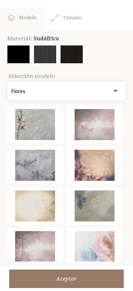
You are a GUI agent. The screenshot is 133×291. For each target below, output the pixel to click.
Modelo (28, 17)
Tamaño (72, 17)
